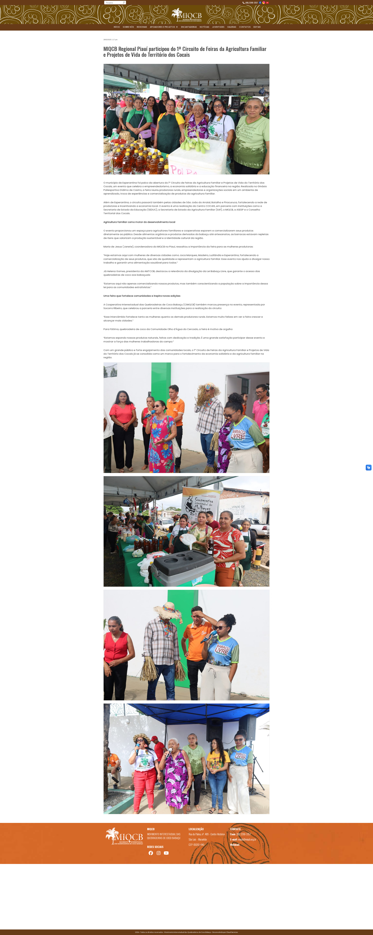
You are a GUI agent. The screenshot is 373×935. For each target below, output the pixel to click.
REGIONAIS (142, 26)
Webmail (234, 844)
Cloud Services (232, 932)
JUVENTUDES (218, 26)
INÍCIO (117, 26)
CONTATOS (245, 26)
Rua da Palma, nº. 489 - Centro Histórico (207, 834)
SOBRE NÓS (128, 26)
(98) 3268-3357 (251, 2)
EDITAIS (257, 26)
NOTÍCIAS (204, 26)
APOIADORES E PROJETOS (163, 26)
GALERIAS (231, 26)
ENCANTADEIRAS (189, 26)
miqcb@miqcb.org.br (247, 839)
